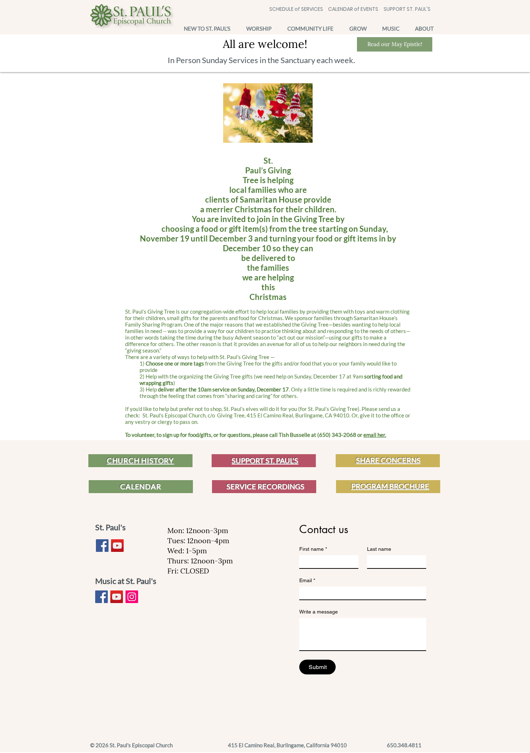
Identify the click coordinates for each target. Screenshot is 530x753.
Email (307, 580)
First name (313, 549)
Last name (379, 549)
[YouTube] (117, 545)
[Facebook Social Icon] (102, 545)
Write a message (318, 612)
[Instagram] (131, 596)
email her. (374, 434)
